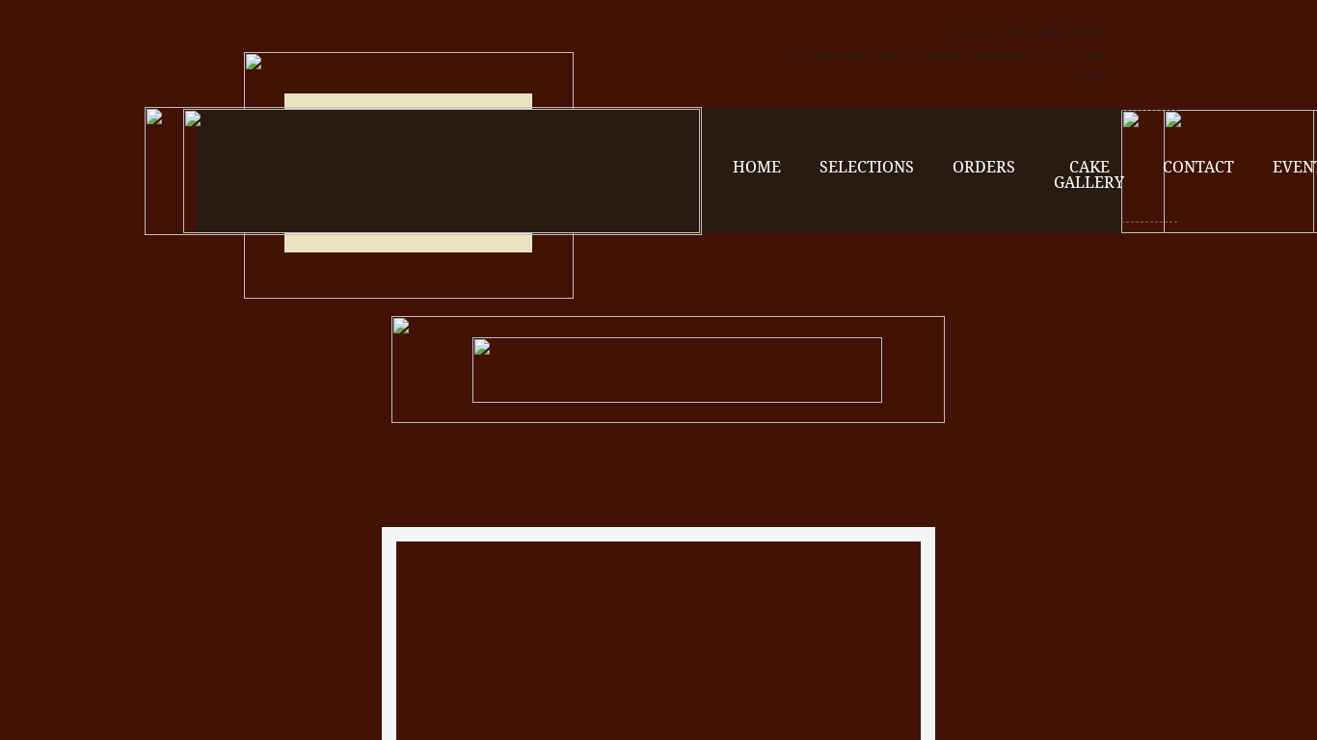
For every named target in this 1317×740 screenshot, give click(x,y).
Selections (867, 166)
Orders (984, 166)
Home (757, 166)
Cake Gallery (1089, 174)
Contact (1198, 166)
